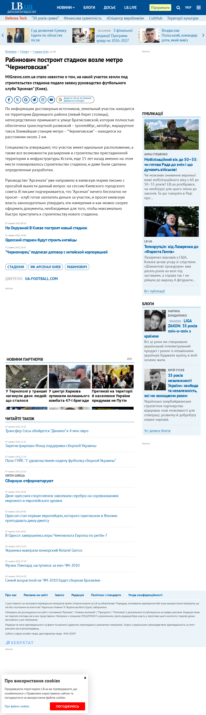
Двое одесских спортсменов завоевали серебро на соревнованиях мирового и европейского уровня (61, 498)
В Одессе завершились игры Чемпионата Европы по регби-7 (56, 535)
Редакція (77, 595)
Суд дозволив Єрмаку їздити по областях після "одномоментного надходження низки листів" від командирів (49, 42)
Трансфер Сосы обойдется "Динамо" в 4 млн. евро (47, 430)
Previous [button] (2, 35)
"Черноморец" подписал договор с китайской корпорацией (56, 252)
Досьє (110, 7)
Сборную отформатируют (29, 480)
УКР (188, 7)
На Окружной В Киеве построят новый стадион (46, 228)
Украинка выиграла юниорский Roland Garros (43, 550)
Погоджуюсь (67, 706)
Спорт (24, 51)
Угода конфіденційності (145, 595)
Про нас (10, 595)
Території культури (182, 18)
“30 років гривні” (45, 18)
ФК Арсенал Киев (45, 267)
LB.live (130, 7)
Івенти (59, 595)
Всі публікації (154, 291)
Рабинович (77, 267)
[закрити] (85, 677)
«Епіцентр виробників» (125, 18)
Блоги (89, 7)
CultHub (155, 18)
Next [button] (203, 35)
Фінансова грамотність (83, 18)
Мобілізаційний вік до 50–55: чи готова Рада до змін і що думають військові (170, 164)
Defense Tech (16, 18)
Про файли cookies (17, 706)
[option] (38, 35)
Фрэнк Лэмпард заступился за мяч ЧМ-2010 (42, 565)
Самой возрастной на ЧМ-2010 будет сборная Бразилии (52, 580)
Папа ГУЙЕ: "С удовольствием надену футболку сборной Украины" (60, 460)
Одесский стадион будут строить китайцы (41, 240)
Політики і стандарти (106, 595)
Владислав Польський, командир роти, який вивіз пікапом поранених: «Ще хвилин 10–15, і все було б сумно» (179, 42)
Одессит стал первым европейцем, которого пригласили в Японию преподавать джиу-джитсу (61, 518)
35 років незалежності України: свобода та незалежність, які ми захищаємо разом (171, 385)
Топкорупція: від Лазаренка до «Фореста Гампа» (171, 249)
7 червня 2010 (40, 52)
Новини (64, 7)
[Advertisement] (69, 319)
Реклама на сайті (36, 595)
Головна (10, 51)
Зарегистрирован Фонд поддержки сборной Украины (50, 445)
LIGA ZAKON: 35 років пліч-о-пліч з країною (170, 328)
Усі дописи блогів (157, 431)
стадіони (16, 267)
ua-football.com (41, 278)
